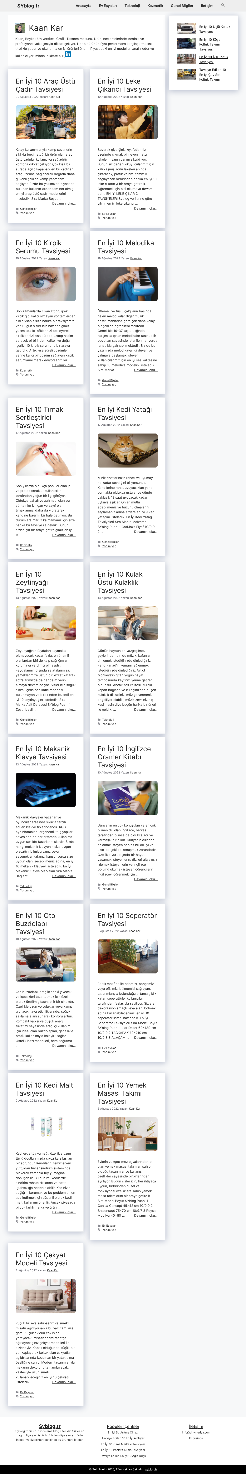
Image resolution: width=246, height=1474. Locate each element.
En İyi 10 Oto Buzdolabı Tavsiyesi (35, 923)
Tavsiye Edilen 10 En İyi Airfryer (123, 1438)
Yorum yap (27, 213)
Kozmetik (155, 6)
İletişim (207, 6)
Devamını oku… (64, 203)
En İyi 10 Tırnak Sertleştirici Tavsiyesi (39, 417)
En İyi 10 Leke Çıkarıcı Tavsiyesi (124, 85)
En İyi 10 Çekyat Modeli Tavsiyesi (41, 1259)
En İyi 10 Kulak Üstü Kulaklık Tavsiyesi (120, 582)
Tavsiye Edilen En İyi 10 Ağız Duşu (123, 1456)
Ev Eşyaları (108, 6)
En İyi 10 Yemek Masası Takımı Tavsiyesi (122, 1093)
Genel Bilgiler (182, 6)
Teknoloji (132, 6)
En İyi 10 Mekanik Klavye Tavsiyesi (43, 753)
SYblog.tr (28, 6)
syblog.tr (151, 1469)
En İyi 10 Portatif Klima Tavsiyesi (123, 1450)
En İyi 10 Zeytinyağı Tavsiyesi (32, 582)
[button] (223, 6)
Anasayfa (83, 6)
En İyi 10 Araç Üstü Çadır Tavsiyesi (45, 85)
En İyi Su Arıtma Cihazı (123, 1432)
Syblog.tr (50, 1426)
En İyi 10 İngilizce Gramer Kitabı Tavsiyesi (124, 757)
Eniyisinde (196, 1438)
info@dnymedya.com (196, 1432)
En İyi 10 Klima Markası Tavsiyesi (123, 1444)
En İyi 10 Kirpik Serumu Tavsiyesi (43, 247)
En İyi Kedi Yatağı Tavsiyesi (125, 413)
